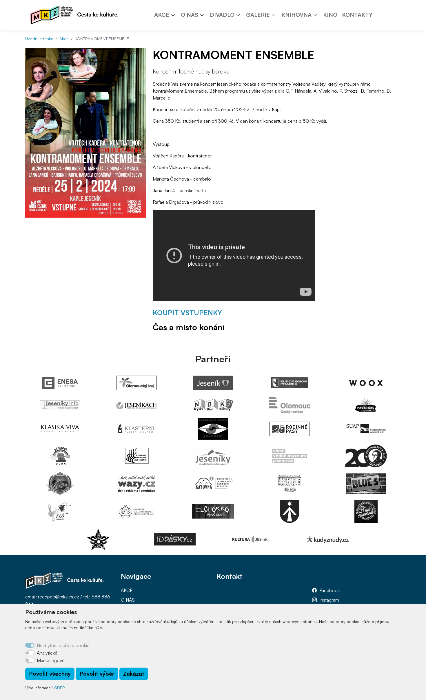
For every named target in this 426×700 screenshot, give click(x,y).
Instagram (329, 600)
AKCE (127, 590)
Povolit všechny (50, 673)
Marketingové (51, 660)
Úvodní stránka (39, 38)
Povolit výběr (96, 673)
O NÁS (128, 600)
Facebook (329, 590)
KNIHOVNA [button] (296, 14)
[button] (175, 14)
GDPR (59, 687)
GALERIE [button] (258, 14)
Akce (64, 38)
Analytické (47, 653)
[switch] (29, 653)
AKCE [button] (161, 14)
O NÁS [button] (189, 14)
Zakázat (133, 673)
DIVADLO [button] (222, 14)
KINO (330, 14)
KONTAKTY (357, 14)
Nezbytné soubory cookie (63, 645)
